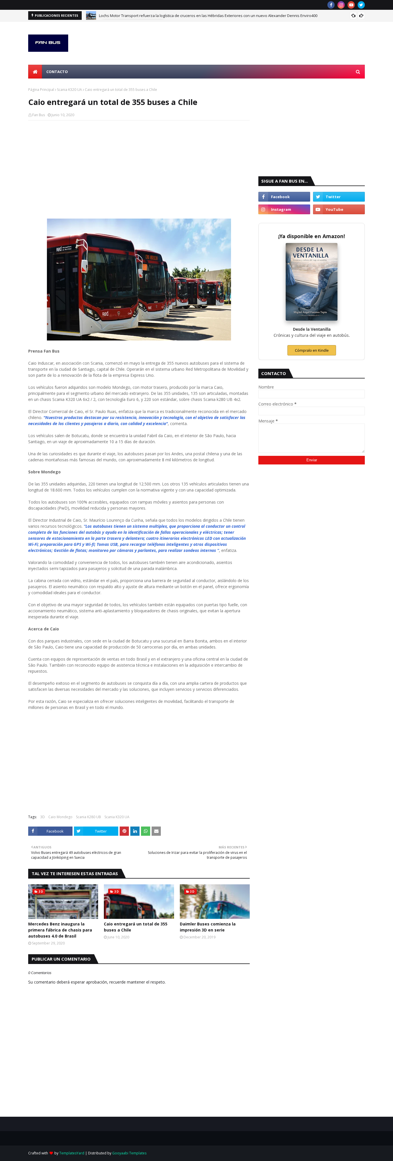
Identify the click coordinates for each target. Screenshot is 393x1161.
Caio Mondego (60, 816)
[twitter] (361, 5)
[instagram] (341, 5)
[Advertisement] (139, 166)
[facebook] (331, 5)
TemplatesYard (71, 1153)
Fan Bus (38, 114)
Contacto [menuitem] (57, 71)
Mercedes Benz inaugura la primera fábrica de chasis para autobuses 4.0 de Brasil (60, 930)
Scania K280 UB (88, 816)
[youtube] (351, 5)
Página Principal (41, 89)
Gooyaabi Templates (129, 1153)
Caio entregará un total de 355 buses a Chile (135, 927)
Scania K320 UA (69, 89)
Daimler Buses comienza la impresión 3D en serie (208, 927)
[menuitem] (35, 72)
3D (42, 816)
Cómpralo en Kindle (312, 350)
